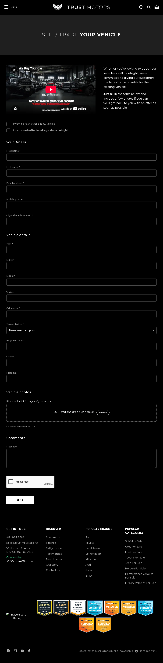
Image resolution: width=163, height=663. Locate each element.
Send (20, 500)
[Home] (81, 7)
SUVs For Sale (133, 541)
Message (11, 446)
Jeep (88, 570)
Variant (10, 292)
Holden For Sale (135, 568)
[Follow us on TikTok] (29, 651)
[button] (141, 7)
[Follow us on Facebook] (8, 651)
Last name (13, 167)
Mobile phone (14, 199)
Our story (52, 564)
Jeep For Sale (133, 563)
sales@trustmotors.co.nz (22, 542)
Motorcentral (148, 651)
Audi (88, 564)
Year (9, 243)
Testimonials (54, 553)
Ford (88, 537)
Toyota (89, 542)
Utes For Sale (133, 546)
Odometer (13, 308)
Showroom (53, 537)
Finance (51, 542)
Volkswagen (93, 553)
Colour (10, 356)
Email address (15, 183)
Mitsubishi (91, 559)
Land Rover (92, 548)
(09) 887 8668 (15, 537)
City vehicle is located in (20, 215)
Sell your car (54, 548)
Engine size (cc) (15, 340)
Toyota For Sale (135, 557)
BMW (89, 575)
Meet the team (55, 559)
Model (10, 275)
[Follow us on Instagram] (15, 651)
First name (13, 150)
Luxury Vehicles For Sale (140, 583)
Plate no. (11, 372)
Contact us (53, 570)
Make (10, 259)
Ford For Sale (133, 552)
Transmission (15, 324)
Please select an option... (22, 330)
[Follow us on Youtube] (22, 651)
